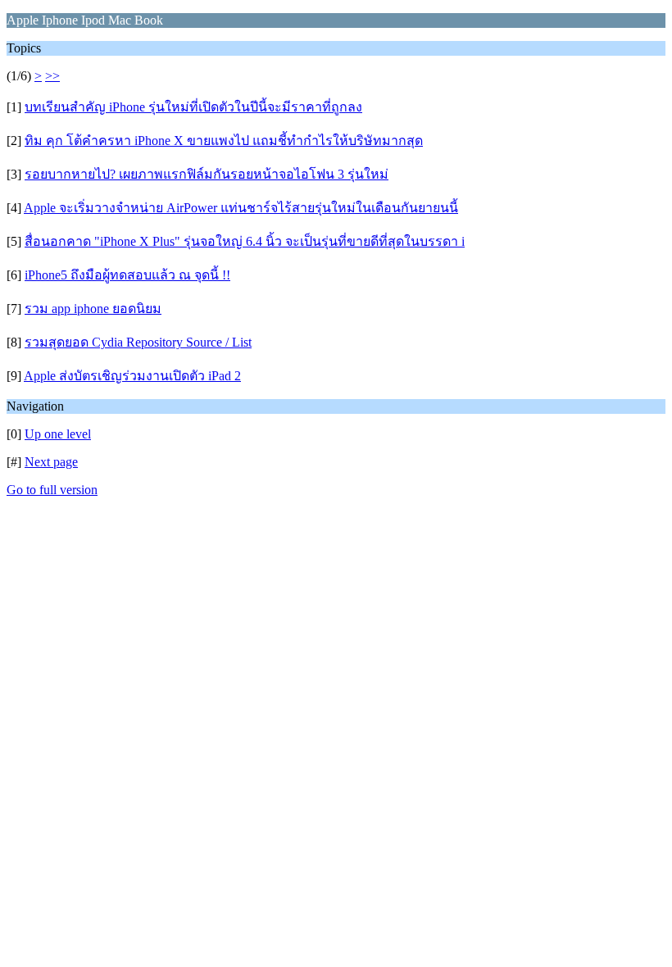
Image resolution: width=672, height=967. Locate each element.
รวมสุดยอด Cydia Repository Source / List (138, 342)
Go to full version (52, 490)
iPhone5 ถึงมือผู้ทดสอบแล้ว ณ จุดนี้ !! (127, 275)
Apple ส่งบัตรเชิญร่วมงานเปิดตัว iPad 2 (132, 376)
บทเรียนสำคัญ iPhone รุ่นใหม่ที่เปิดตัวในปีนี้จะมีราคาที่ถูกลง (193, 107)
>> (52, 76)
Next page (51, 462)
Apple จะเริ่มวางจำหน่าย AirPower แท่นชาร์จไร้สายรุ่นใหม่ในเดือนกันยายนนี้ (241, 208)
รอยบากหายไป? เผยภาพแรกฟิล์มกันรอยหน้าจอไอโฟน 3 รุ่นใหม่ (206, 174)
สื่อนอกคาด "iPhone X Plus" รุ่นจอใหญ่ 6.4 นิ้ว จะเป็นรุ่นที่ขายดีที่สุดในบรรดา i (245, 241)
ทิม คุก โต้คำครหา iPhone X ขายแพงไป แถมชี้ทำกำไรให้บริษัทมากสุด (224, 141)
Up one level (58, 434)
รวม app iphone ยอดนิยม (93, 309)
